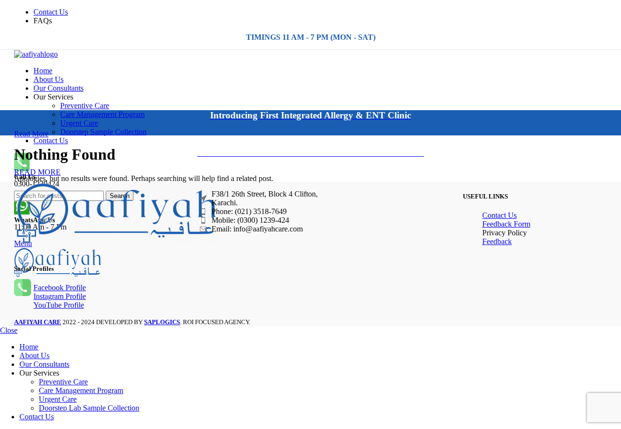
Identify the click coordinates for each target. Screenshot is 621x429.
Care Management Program (102, 114)
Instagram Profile (59, 296)
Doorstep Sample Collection (103, 132)
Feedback (497, 241)
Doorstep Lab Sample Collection (89, 408)
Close (8, 330)
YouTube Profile (58, 305)
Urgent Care (79, 123)
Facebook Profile (59, 287)
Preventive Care (84, 105)
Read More (31, 134)
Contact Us (499, 215)
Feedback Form (506, 224)
